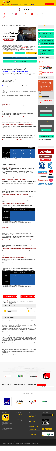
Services (7, 17)
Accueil (4, 443)
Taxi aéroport (33, 429)
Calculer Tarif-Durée (35, 424)
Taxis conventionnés (21, 61)
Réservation (19, 13)
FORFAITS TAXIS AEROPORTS (47, 136)
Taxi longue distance (47, 50)
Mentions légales (5, 441)
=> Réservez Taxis (50, 4)
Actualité (32, 421)
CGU (11, 441)
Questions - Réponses (19, 443)
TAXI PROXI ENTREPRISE (46, 40)
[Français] (32, 4)
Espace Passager (25, 342)
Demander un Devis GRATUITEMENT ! (10, 164)
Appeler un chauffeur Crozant (21, 57)
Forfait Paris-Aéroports (32, 416)
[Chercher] (53, 386)
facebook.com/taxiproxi (11, 354)
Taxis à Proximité (9, 13)
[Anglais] (33, 4)
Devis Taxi (32, 418)
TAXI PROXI (19, 441)
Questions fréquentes (47, 53)
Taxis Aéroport (42, 13)
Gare (34, 13)
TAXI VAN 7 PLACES (47, 47)
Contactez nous (33, 434)
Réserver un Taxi (34, 426)
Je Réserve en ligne (27, 297)
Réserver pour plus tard (45, 139)
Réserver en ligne (32, 53)
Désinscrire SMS (33, 431)
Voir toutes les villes (41, 384)
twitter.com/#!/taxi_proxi (10, 355)
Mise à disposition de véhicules (47, 43)
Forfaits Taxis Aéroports (20, 52)
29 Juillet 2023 (19, 419)
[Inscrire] (52, 415)
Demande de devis (8, 53)
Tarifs (27, 13)
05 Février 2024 (19, 414)
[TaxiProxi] (5, 420)
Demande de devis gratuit (45, 142)
